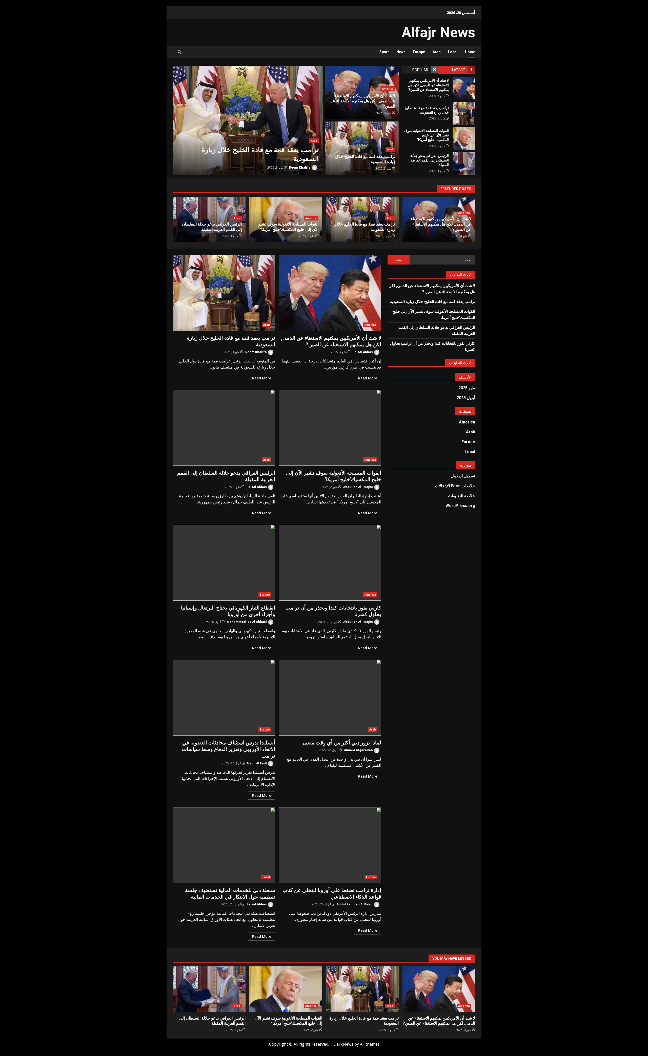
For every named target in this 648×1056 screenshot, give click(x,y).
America (388, 88)
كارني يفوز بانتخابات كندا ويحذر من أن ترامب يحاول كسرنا (330, 563)
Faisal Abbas (363, 352)
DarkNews (343, 1044)
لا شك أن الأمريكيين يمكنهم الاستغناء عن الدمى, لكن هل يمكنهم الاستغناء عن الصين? (464, 88)
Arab (436, 52)
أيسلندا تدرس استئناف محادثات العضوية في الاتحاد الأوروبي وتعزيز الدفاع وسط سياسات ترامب (224, 698)
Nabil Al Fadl (257, 763)
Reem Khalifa (300, 167)
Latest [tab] (458, 70)
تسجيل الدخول (463, 476)
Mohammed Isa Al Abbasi (247, 622)
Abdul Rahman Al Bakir (355, 904)
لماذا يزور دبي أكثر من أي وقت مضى (330, 698)
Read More (367, 378)
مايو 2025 (466, 387)
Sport (384, 52)
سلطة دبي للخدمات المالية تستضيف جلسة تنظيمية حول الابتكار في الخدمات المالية (224, 845)
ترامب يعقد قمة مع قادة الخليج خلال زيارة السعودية (248, 120)
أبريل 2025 (466, 397)
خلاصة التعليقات (461, 495)
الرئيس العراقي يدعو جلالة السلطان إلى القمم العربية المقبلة (464, 163)
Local (452, 52)
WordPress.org (460, 505)
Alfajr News (438, 32)
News (401, 52)
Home (470, 52)
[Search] (179, 52)
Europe (419, 52)
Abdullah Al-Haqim (358, 487)
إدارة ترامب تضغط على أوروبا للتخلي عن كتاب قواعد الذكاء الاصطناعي (330, 845)
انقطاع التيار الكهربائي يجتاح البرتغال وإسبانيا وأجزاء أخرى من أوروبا (224, 563)
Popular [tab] (420, 70)
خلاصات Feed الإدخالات (455, 485)
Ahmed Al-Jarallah (359, 750)
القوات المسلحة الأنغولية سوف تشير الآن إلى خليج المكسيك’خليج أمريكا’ (464, 138)
